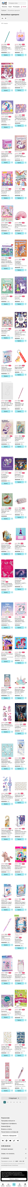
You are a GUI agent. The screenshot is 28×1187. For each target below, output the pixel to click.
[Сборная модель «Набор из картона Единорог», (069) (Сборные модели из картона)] (21, 747)
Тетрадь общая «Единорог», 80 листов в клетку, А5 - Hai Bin (6, 1048)
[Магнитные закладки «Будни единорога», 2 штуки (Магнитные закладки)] (7, 1069)
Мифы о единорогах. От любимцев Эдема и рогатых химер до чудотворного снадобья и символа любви (7, 585)
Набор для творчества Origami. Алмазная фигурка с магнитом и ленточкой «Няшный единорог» (7, 976)
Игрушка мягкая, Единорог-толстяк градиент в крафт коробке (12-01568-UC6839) (6, 546)
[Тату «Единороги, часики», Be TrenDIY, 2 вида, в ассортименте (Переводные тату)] (7, 783)
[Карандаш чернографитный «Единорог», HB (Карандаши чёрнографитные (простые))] (21, 390)
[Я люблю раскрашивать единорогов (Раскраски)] (7, 461)
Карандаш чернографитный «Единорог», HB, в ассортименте (6, 47)
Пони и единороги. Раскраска (6, 191)
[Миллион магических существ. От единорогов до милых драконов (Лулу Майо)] (21, 318)
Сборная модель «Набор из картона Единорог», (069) (20, 761)
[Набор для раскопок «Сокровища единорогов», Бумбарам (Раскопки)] (7, 141)
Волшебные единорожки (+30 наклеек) (5, 120)
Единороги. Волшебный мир (19, 475)
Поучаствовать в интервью (9, 1132)
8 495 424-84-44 (5, 1146)
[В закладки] (12, 55)
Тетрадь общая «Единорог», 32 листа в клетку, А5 (20, 1048)
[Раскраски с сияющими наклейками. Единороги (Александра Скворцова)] (21, 247)
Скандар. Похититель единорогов (20, 726)
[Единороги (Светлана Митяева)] (7, 997)
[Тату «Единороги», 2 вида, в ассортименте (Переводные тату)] (7, 712)
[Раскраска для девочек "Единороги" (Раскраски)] (21, 141)
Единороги (4, 298)
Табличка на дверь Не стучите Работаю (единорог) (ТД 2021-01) (7, 832)
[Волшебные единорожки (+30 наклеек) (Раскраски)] (7, 104)
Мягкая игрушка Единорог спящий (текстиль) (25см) (6, 867)
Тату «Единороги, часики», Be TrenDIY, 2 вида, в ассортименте (7, 796)
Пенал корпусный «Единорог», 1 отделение (6, 439)
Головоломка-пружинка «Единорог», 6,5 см (21, 226)
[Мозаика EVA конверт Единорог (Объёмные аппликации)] (7, 642)
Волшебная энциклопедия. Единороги (19, 940)
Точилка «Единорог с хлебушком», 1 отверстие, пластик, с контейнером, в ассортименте (20, 47)
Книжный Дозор (5, 1126)
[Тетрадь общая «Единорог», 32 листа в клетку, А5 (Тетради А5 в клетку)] (21, 1034)
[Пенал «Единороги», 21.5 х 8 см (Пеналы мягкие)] (21, 497)
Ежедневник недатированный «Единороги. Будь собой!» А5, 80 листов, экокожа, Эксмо (19, 620)
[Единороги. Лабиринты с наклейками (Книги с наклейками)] (21, 997)
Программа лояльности (8, 1120)
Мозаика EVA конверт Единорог (7, 654)
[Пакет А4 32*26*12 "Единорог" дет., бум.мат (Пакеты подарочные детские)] (7, 497)
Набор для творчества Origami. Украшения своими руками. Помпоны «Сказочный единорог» (6, 902)
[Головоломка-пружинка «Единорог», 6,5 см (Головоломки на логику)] (21, 212)
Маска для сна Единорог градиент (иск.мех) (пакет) (20, 691)
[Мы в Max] (6, 1140)
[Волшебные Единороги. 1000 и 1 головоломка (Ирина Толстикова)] (7, 212)
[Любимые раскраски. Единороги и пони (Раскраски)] (7, 69)
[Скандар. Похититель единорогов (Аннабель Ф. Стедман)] (21, 712)
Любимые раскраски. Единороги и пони (7, 83)
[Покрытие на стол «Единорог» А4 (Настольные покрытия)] (21, 783)
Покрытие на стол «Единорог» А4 (19, 795)
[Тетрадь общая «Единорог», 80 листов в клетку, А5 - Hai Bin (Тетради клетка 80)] (7, 1034)
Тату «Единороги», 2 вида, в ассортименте (7, 725)
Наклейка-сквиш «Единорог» (5, 331)
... (23, 1102)
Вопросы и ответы (6, 1129)
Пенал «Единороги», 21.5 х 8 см (20, 510)
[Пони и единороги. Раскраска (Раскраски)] (7, 177)
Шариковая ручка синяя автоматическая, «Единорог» (6, 937)
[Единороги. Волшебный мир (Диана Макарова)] (21, 461)
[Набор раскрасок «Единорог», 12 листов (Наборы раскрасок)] (21, 425)
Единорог (17, 298)
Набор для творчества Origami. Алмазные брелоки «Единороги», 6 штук (20, 902)
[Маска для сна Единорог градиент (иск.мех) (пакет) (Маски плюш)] (21, 677)
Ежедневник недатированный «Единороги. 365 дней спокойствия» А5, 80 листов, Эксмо (7, 761)
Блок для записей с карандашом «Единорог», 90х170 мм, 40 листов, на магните (20, 976)
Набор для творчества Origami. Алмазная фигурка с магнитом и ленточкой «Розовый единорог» (7, 369)
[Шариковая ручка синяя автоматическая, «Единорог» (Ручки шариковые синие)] (7, 924)
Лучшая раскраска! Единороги (20, 191)
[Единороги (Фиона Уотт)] (7, 284)
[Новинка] (16, 916)
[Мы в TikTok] (14, 1140)
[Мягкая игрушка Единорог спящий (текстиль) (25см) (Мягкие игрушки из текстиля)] (7, 853)
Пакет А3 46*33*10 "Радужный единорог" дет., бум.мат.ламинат (20, 118)
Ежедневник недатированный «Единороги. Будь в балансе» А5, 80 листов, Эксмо (6, 620)
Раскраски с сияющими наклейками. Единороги (18, 262)
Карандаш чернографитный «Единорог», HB (19, 404)
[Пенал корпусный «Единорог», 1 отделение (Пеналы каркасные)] (7, 425)
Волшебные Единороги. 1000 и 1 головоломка (6, 226)
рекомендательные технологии (9, 1165)
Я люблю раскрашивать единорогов (5, 476)
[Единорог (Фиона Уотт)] (21, 284)
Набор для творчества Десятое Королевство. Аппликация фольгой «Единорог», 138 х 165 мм (21, 867)
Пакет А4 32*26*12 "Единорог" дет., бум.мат (6, 511)
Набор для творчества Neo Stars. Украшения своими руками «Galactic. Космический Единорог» (21, 832)
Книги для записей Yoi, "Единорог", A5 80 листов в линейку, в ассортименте (7, 404)
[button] (14, 1149)
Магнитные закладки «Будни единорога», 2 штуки (7, 1083)
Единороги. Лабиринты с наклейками (18, 1013)
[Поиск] (14, 1184)
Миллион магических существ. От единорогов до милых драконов (20, 333)
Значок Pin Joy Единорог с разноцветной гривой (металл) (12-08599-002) (6, 691)
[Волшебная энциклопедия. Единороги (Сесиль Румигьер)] (21, 924)
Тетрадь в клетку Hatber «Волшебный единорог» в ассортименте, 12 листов (20, 546)
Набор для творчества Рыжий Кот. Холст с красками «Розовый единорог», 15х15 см (21, 655)
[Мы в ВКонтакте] (2, 1140)
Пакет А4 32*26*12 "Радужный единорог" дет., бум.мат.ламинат (20, 83)
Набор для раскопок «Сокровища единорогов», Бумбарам (6, 155)
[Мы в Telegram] (17, 1140)
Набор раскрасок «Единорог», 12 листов (19, 439)
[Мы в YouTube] (10, 1140)
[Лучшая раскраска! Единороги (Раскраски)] (21, 177)
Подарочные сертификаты (9, 1123)
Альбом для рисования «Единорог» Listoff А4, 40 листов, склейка (20, 582)
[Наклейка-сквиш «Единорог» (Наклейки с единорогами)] (7, 318)
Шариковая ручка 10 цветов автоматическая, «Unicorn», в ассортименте (20, 1083)
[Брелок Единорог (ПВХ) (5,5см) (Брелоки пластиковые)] (21, 355)
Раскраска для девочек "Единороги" (20, 155)
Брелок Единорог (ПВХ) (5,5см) (19, 368)
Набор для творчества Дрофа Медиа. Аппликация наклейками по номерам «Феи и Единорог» (6, 261)
